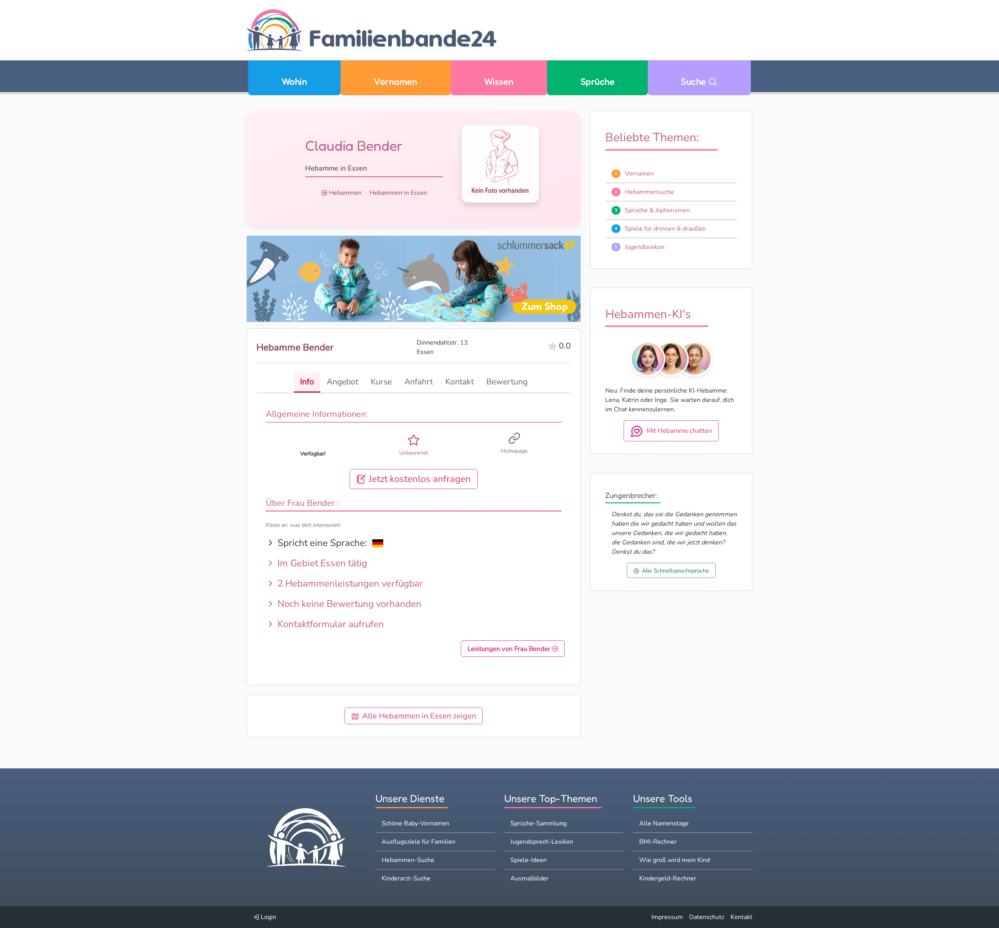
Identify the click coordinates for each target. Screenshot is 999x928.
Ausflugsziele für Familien (418, 841)
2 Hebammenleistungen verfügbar (349, 583)
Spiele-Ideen (528, 860)
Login (267, 917)
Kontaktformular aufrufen (329, 624)
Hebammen (345, 192)
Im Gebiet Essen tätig (321, 563)
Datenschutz (706, 917)
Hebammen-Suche (408, 860)
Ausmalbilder (529, 878)
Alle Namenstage (664, 823)
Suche (694, 81)
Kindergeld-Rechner (667, 878)
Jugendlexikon (645, 247)
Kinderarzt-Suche (406, 878)
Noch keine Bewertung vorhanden (348, 603)
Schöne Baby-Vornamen (415, 823)
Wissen (499, 81)
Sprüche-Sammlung (538, 823)
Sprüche (597, 81)
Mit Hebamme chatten (679, 431)
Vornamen (395, 81)
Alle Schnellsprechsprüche (675, 570)
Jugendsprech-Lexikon (541, 841)
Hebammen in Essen (398, 192)
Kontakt (741, 917)
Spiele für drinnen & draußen (665, 228)
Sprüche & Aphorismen (657, 210)
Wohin (294, 81)
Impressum (667, 917)
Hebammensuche (649, 192)
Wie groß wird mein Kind (674, 860)
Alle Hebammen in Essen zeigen (419, 716)
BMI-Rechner (658, 841)
